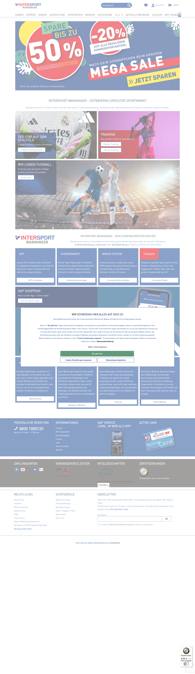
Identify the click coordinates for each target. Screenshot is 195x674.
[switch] (186, 663)
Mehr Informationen (97, 347)
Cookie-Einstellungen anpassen (79, 360)
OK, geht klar (97, 353)
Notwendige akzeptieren (116, 360)
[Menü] (190, 647)
